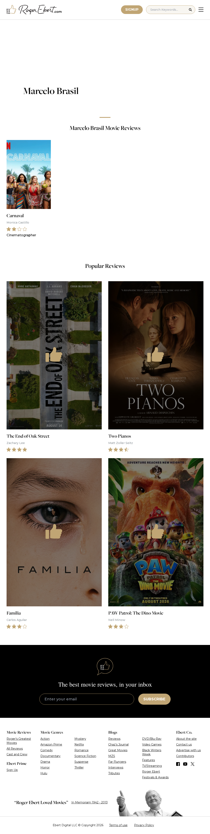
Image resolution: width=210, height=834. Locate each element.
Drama (45, 762)
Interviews (115, 767)
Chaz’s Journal (118, 744)
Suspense (81, 762)
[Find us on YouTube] (185, 764)
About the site (186, 739)
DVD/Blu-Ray (151, 739)
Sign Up (12, 770)
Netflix (79, 744)
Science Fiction (85, 756)
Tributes (114, 773)
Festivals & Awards (155, 777)
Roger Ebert (151, 771)
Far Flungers (117, 762)
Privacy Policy (144, 825)
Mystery (80, 739)
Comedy (46, 750)
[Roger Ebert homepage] (34, 10)
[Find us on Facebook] (178, 764)
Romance (81, 750)
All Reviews (15, 748)
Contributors (185, 756)
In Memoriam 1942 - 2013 (89, 802)
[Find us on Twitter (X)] (192, 764)
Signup (131, 9)
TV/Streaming (152, 766)
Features (148, 760)
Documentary (50, 756)
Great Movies (117, 750)
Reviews (114, 739)
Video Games (151, 744)
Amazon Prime (51, 744)
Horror (45, 767)
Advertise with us (188, 750)
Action (45, 739)
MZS (111, 756)
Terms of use (118, 825)
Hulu (43, 773)
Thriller (79, 767)
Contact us (184, 744)
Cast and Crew (17, 754)
